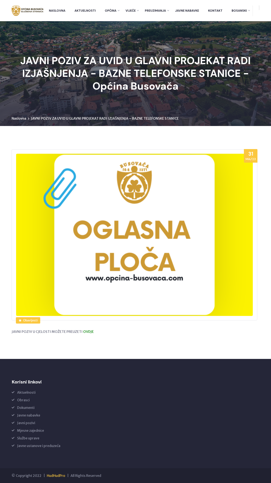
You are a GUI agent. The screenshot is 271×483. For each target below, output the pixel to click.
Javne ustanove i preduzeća (38, 446)
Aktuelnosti (85, 10)
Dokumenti (26, 407)
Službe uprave (28, 438)
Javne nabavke (187, 10)
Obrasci (23, 400)
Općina (110, 10)
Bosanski (239, 10)
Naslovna (57, 10)
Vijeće (131, 10)
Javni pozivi (26, 423)
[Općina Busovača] (28, 10)
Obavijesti (30, 320)
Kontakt (215, 10)
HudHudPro (56, 475)
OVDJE (88, 331)
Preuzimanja (155, 10)
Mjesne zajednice (30, 430)
